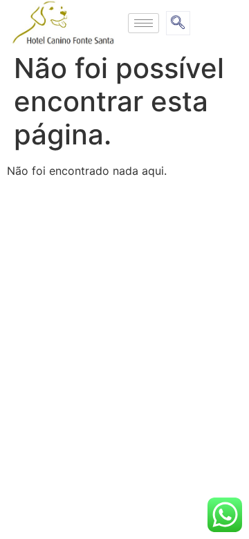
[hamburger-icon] (143, 23)
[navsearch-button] (178, 23)
